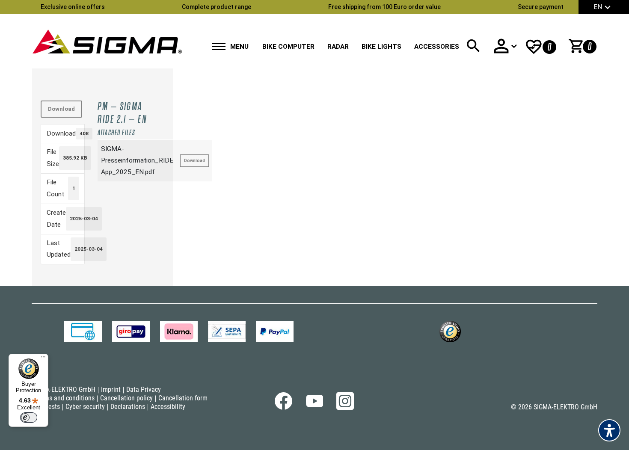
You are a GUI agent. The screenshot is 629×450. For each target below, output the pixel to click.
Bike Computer (288, 46)
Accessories (436, 46)
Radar (338, 46)
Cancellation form (183, 398)
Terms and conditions (65, 398)
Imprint (111, 389)
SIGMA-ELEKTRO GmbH (63, 389)
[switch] (28, 417)
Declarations (127, 407)
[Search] (473, 45)
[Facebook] (283, 408)
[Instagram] (345, 408)
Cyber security (85, 407)
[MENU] (218, 47)
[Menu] (43, 359)
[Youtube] (314, 405)
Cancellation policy (126, 398)
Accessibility (168, 407)
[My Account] (505, 45)
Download (61, 109)
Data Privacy (143, 389)
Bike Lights (381, 46)
